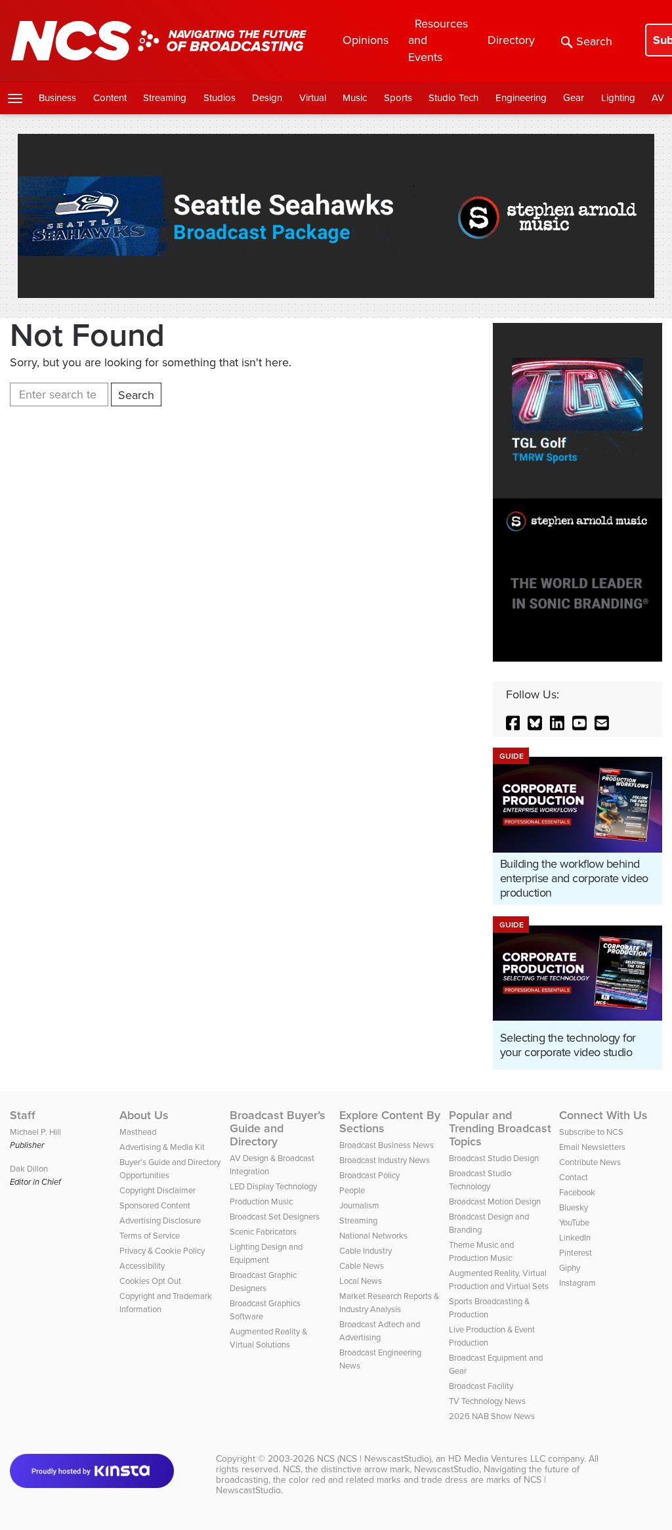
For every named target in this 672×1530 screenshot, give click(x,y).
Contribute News (590, 1162)
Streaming (164, 98)
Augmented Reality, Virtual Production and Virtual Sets (499, 1279)
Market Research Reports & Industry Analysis (389, 1302)
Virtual (312, 98)
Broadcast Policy (369, 1175)
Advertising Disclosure (160, 1220)
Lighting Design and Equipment (266, 1253)
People (352, 1190)
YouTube (574, 1222)
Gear (573, 98)
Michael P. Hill (35, 1132)
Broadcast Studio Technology (480, 1180)
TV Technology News (487, 1401)
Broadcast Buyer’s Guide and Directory (278, 1128)
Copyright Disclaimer (157, 1190)
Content (110, 98)
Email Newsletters (592, 1147)
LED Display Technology (273, 1186)
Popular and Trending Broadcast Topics (500, 1128)
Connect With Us (603, 1115)
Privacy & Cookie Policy (162, 1250)
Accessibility (142, 1266)
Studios (219, 98)
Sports (398, 98)
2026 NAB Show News (492, 1416)
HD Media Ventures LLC (496, 1459)
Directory (511, 40)
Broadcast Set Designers (275, 1216)
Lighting (618, 98)
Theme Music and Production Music (481, 1251)
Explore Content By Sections (389, 1122)
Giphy (569, 1268)
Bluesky (573, 1207)
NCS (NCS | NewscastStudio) (374, 1459)
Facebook (577, 1192)
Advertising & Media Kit (162, 1147)
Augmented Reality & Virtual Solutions (268, 1338)
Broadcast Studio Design (494, 1158)
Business (57, 98)
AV (658, 98)
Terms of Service (149, 1235)
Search (594, 41)
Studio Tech (453, 98)
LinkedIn (575, 1237)
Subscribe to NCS (591, 1132)
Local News (360, 1281)
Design (267, 98)
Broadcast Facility (481, 1386)
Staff (22, 1115)
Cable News (361, 1266)
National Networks (373, 1235)
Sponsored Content (154, 1205)
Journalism (359, 1205)
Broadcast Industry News (384, 1160)
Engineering (521, 98)
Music (355, 98)
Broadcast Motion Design (495, 1201)
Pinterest (575, 1252)
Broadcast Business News (386, 1145)
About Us (144, 1115)
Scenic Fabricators (263, 1231)
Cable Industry (365, 1250)
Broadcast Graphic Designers (263, 1281)
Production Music (261, 1201)
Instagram (577, 1283)
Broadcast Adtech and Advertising (379, 1331)
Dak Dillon (29, 1168)
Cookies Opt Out (150, 1281)
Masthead (137, 1132)
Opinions (365, 40)
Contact (573, 1177)
